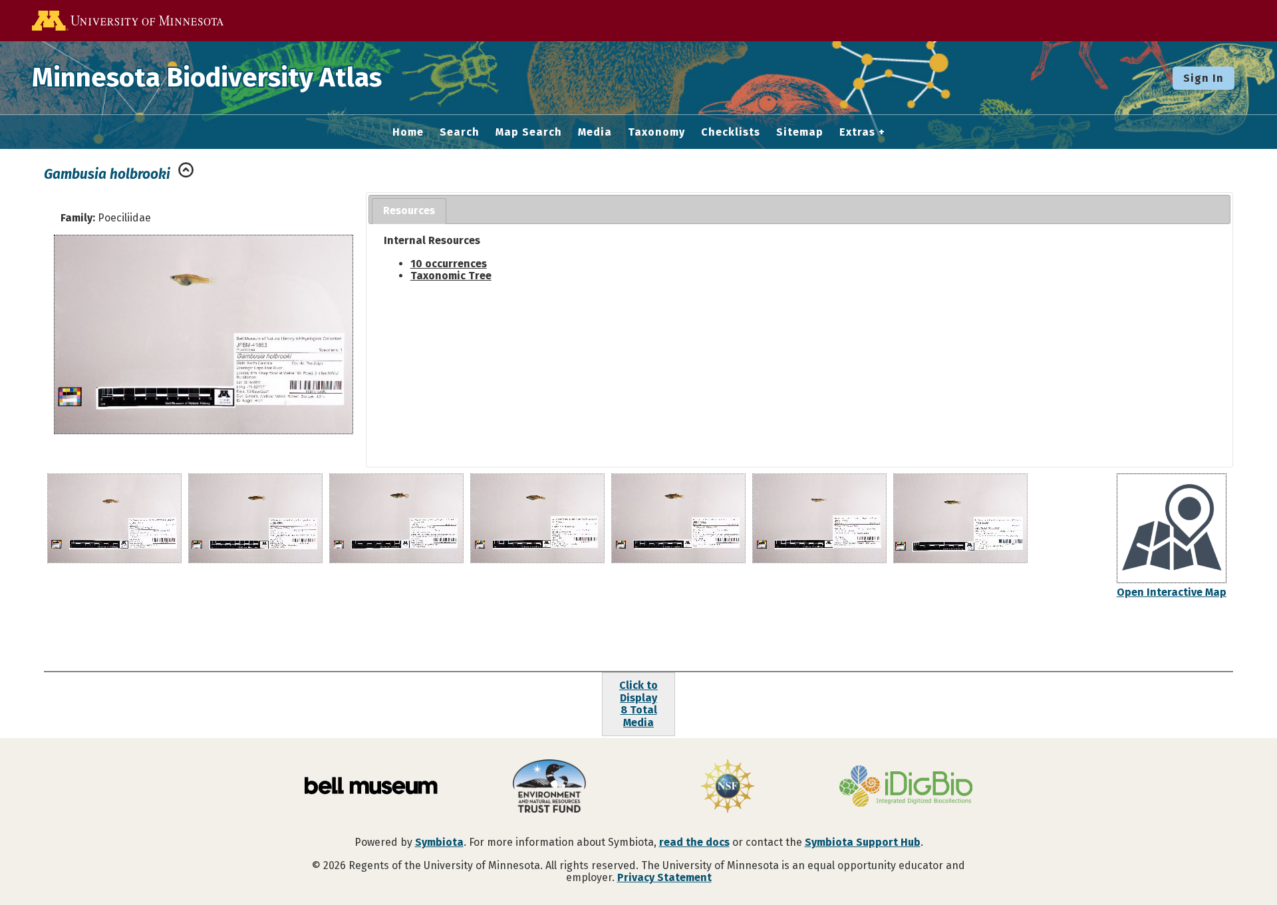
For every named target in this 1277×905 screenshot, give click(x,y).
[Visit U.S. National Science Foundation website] (727, 787)
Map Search (529, 132)
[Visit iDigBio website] (906, 787)
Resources (409, 210)
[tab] (409, 211)
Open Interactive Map (1171, 592)
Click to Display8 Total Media (638, 703)
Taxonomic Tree (451, 275)
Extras (857, 132)
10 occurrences (448, 263)
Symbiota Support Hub (863, 842)
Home (408, 132)
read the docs (694, 842)
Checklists (730, 132)
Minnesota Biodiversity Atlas (207, 78)
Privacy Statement (664, 877)
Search (460, 132)
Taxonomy (656, 132)
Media (595, 132)
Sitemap (799, 132)
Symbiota (439, 842)
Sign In (1203, 78)
